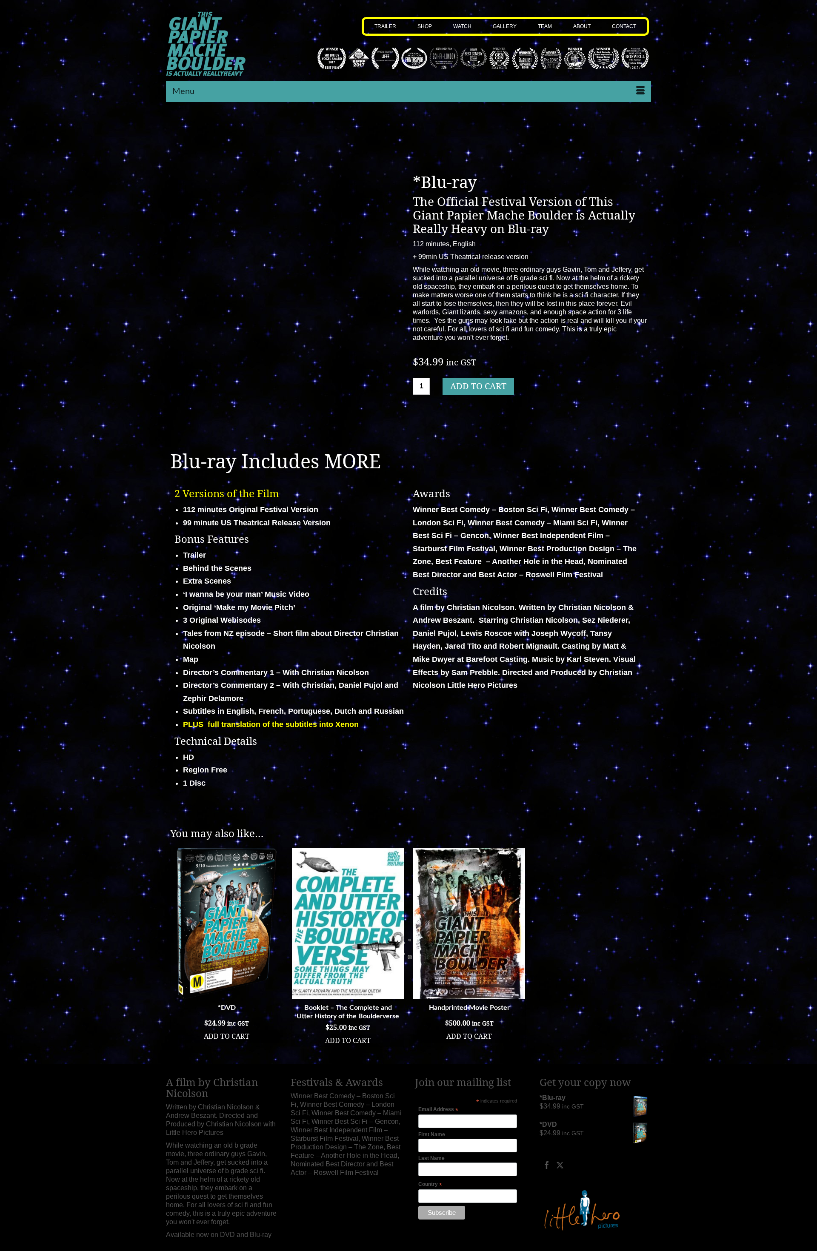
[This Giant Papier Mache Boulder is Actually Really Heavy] (222, 43)
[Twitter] (560, 1164)
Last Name (431, 1158)
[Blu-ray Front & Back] (307, 422)
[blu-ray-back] (267, 422)
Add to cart (478, 386)
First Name (431, 1134)
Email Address (438, 1109)
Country (430, 1184)
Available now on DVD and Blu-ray (218, 1234)
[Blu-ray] (287, 268)
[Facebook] (547, 1164)
